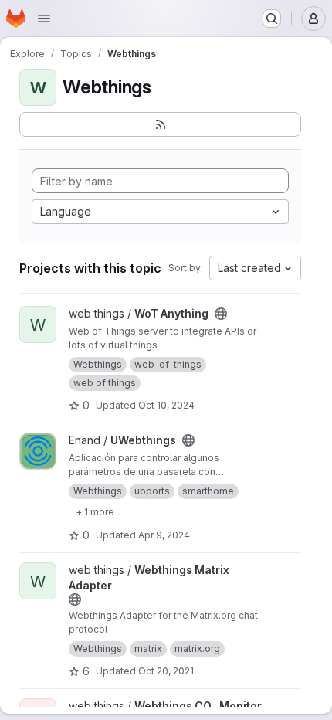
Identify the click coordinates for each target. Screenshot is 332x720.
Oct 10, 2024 (166, 405)
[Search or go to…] (272, 18)
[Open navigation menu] (44, 18)
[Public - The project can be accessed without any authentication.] (221, 313)
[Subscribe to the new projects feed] (160, 124)
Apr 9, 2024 (164, 535)
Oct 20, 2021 (166, 671)
